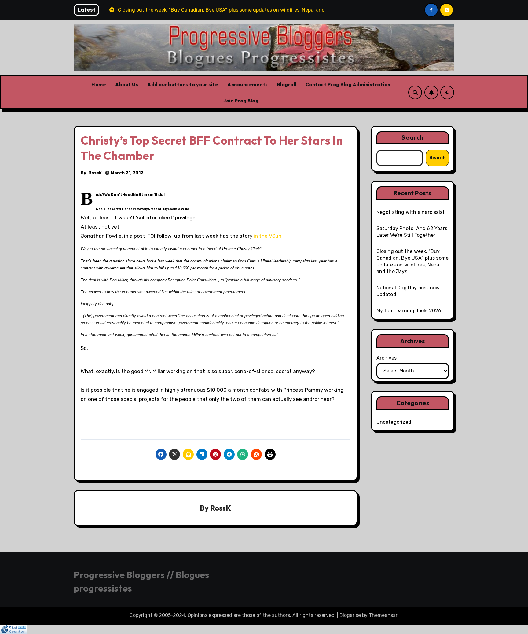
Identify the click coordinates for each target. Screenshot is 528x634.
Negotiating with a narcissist (410, 212)
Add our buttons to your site (182, 84)
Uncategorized (394, 422)
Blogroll (286, 84)
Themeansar (383, 615)
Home (98, 84)
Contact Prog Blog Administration (348, 84)
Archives (386, 358)
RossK (95, 173)
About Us (126, 84)
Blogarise (350, 615)
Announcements (247, 84)
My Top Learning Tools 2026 (409, 310)
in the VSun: (267, 236)
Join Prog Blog (240, 100)
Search (413, 137)
